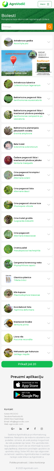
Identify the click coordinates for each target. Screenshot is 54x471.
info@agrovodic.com (19, 421)
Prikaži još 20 (27, 364)
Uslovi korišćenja (37, 462)
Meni (42, 4)
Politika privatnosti (18, 462)
